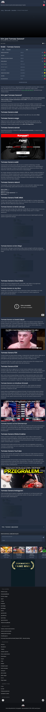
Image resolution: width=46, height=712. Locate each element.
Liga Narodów (3, 613)
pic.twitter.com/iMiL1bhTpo (19, 259)
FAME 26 (22, 58)
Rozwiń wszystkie (23, 82)
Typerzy (2, 649)
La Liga (2, 601)
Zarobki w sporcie (4, 651)
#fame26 (19, 223)
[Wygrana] (44, 55)
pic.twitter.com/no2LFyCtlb (25, 225)
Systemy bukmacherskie (6, 631)
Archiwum (3, 670)
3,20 (42, 58)
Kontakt (2, 688)
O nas (2, 686)
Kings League (3, 680)
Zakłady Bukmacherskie (6, 633)
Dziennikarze (3, 656)
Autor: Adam (3, 43)
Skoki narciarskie (4, 668)
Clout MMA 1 (23, 75)
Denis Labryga (4, 61)
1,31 (42, 75)
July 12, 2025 (25, 226)
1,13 (42, 72)
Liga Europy (3, 617)
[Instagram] (23, 700)
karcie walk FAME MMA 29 (28, 90)
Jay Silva (2, 55)
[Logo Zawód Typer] (3, 2)
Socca (2, 677)
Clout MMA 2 (23, 72)
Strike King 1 (23, 69)
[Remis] (44, 72)
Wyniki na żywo (4, 591)
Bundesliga (3, 606)
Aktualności (3, 646)
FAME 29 (22, 52)
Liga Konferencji (4, 620)
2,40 (42, 52)
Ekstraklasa (3, 608)
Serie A (2, 610)
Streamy (3, 644)
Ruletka (2, 663)
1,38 (42, 55)
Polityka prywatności (5, 691)
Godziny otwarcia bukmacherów (7, 628)
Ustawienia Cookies (5, 693)
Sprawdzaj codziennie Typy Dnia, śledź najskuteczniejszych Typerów (13, 5)
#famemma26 (25, 223)
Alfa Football (3, 673)
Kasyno (2, 658)
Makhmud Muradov (5, 52)
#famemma (16, 225)
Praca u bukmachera (5, 654)
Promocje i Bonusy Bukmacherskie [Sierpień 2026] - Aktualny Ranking (15, 638)
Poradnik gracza (4, 636)
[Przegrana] (44, 52)
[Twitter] (43, 700)
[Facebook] (3, 700)
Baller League (3, 675)
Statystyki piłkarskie (5, 594)
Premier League (4, 596)
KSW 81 (22, 78)
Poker (2, 661)
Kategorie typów (4, 666)
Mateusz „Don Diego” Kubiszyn (7, 58)
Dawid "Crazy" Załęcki (5, 72)
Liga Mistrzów (3, 615)
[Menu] (44, 2)
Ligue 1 (2, 598)
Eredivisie (3, 603)
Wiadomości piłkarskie (5, 622)
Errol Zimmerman (4, 78)
